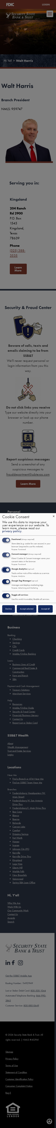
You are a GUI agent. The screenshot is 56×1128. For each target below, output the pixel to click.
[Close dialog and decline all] (53, 515)
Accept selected (26, 609)
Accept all (45, 609)
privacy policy (11, 531)
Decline (8, 609)
